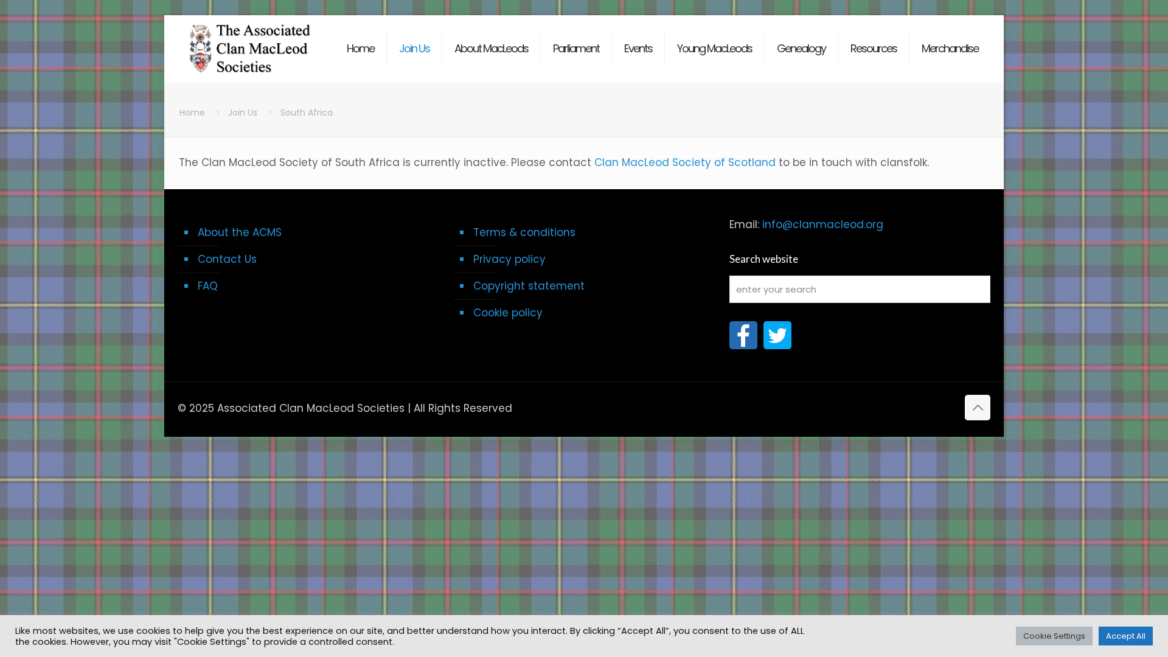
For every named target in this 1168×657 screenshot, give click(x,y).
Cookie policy (508, 312)
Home (192, 112)
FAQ (208, 286)
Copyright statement (529, 286)
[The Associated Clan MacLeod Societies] (250, 42)
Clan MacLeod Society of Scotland (685, 162)
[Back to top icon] (977, 407)
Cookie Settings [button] (1054, 636)
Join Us (242, 112)
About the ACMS (240, 232)
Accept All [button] (1125, 636)
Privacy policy (509, 259)
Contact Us (227, 259)
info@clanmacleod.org (822, 224)
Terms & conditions (524, 232)
